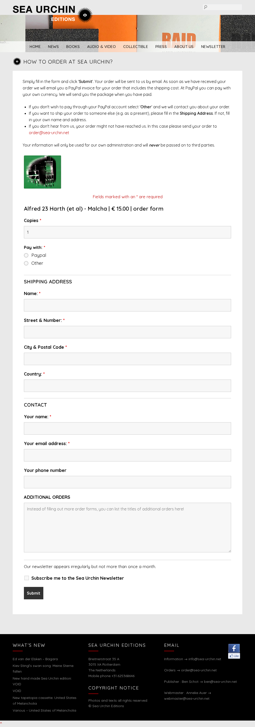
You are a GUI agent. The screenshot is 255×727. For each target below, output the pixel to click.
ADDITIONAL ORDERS (47, 497)
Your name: (37, 416)
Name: (32, 293)
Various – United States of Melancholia (44, 710)
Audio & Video (101, 46)
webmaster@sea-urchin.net (186, 698)
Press (161, 46)
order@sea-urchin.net (49, 132)
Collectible (135, 46)
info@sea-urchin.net (205, 659)
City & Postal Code (45, 347)
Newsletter (213, 46)
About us (184, 46)
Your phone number (45, 470)
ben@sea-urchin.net (220, 681)
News (53, 46)
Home (35, 46)
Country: (34, 374)
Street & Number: (44, 320)
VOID (17, 691)
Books (73, 46)
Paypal (38, 255)
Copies (32, 220)
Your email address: (47, 443)
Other (37, 263)
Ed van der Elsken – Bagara (35, 659)
